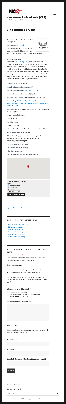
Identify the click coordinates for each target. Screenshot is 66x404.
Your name (12, 339)
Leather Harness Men (40, 103)
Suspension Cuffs (12, 106)
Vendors (23, 45)
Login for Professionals (14, 208)
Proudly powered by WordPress (34, 399)
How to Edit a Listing (15, 232)
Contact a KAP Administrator (18, 224)
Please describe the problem (19, 302)
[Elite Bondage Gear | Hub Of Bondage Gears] (42, 45)
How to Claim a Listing (16, 234)
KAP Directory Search (14, 389)
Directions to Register (15, 227)
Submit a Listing (12, 393)
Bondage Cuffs (34, 101)
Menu (55, 15)
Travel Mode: (11, 189)
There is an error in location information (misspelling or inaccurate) (25, 295)
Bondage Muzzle (17, 103)
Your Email (12, 349)
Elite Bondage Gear (31, 90)
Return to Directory (12, 35)
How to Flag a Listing (15, 229)
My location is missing (18, 292)
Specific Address (14, 187)
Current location (15, 185)
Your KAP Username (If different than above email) (26, 359)
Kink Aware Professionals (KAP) (26, 17)
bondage (25, 101)
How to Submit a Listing (16, 237)
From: (9, 183)
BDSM (19, 101)
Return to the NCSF (13, 385)
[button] (28, 167)
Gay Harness (28, 103)
